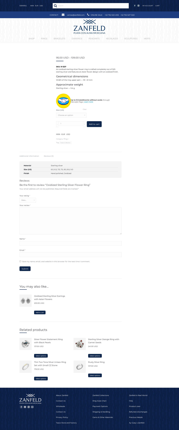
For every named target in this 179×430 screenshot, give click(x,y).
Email (22, 250)
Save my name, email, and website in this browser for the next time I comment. (56, 261)
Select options (41, 356)
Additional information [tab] (29, 156)
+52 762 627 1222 (128, 15)
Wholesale (60, 406)
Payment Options (100, 406)
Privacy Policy (62, 417)
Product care (134, 406)
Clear (85, 109)
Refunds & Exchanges (138, 412)
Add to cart (94, 124)
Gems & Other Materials (103, 417)
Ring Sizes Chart (100, 401)
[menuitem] (147, 6)
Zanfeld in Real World (138, 395)
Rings (66, 139)
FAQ (131, 401)
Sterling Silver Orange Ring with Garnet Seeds (103, 341)
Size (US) (60, 110)
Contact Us (61, 401)
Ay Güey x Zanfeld (136, 423)
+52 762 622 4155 (112, 15)
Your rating (24, 196)
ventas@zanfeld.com (76, 15)
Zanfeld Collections (101, 395)
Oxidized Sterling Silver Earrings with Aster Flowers (49, 297)
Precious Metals (136, 417)
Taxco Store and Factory (66, 423)
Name (22, 239)
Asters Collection (65, 142)
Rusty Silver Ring (96, 362)
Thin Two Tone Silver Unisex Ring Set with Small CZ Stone (50, 363)
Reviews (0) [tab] (49, 156)
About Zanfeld (62, 395)
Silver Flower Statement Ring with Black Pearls (48, 341)
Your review (25, 205)
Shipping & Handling (101, 412)
